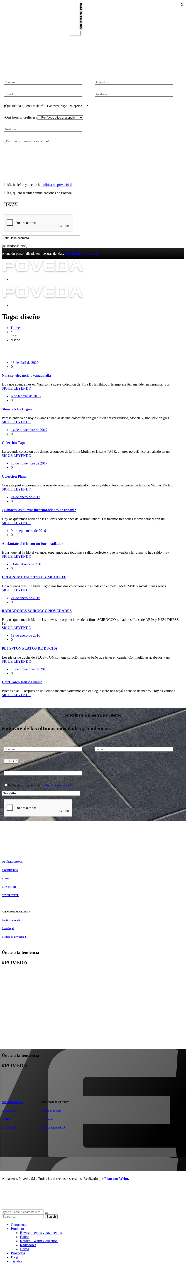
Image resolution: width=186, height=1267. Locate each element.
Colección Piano (14, 476)
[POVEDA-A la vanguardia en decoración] (43, 272)
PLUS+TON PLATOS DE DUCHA (29, 648)
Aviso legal (8, 928)
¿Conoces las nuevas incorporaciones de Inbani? (39, 510)
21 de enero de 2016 (25, 598)
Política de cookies (12, 920)
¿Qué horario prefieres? (20, 117)
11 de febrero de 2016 (26, 564)
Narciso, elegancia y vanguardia (26, 375)
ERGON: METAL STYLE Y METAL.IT (34, 577)
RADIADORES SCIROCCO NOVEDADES (37, 611)
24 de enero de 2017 (25, 497)
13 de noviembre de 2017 (29, 463)
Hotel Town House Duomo (22, 682)
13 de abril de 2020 (25, 362)
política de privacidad (57, 185)
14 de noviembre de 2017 (29, 430)
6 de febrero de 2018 (26, 396)
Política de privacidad (14, 936)
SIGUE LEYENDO (16, 388)
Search (51, 1216)
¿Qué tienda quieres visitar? (23, 106)
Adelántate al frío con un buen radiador (32, 543)
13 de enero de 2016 (25, 635)
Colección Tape (13, 443)
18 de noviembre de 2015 (29, 669)
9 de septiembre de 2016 (28, 531)
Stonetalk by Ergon (17, 409)
